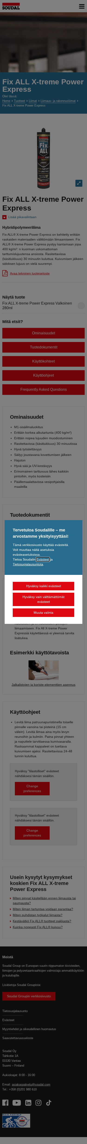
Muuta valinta (43, 612)
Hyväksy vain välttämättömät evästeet (43, 599)
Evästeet (42, 559)
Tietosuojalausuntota (28, 564)
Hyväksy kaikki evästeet (43, 586)
